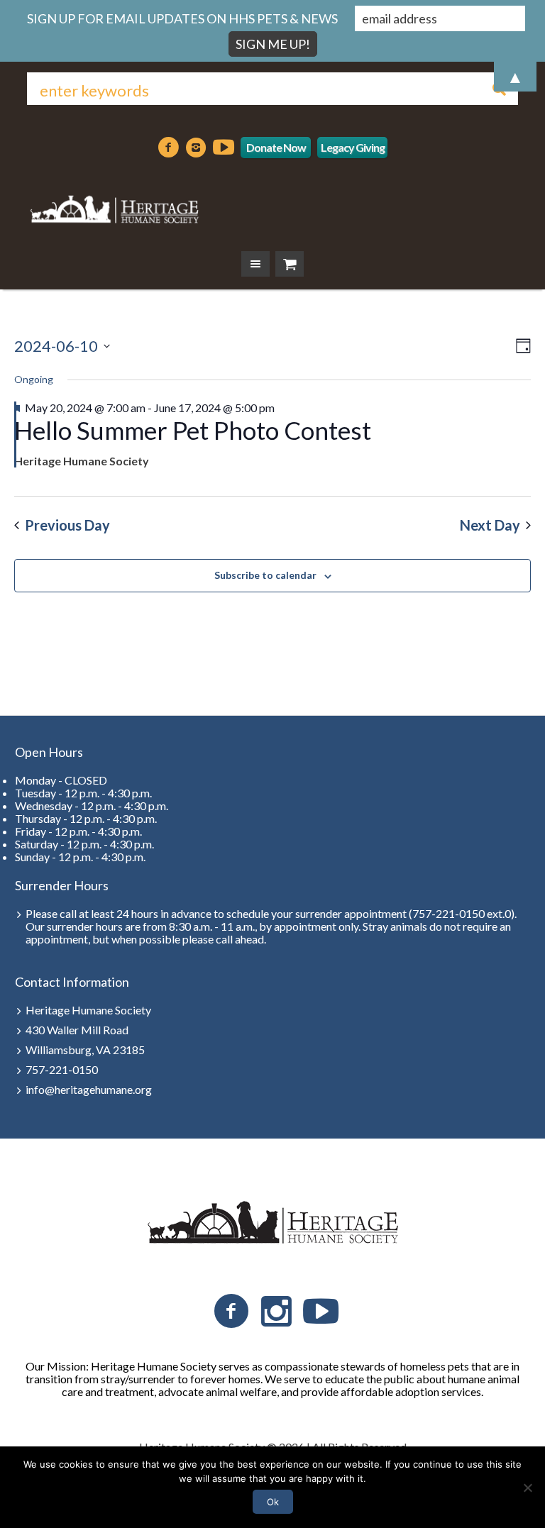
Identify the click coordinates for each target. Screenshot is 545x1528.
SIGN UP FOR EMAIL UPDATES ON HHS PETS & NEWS (182, 18)
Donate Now (276, 147)
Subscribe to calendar (265, 575)
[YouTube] (320, 1311)
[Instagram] (196, 147)
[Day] (520, 345)
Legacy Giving (353, 147)
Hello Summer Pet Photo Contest (192, 430)
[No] (527, 1487)
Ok (273, 1501)
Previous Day (67, 524)
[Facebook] (168, 147)
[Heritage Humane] (113, 207)
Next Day (490, 524)
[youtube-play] (223, 147)
